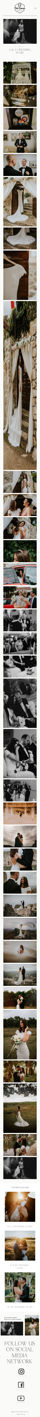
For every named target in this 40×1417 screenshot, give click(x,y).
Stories (19, 46)
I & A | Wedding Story (20, 1210)
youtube (21, 1402)
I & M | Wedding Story (20, 1290)
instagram (21, 1375)
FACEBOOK (21, 1389)
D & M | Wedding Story (20, 1250)
